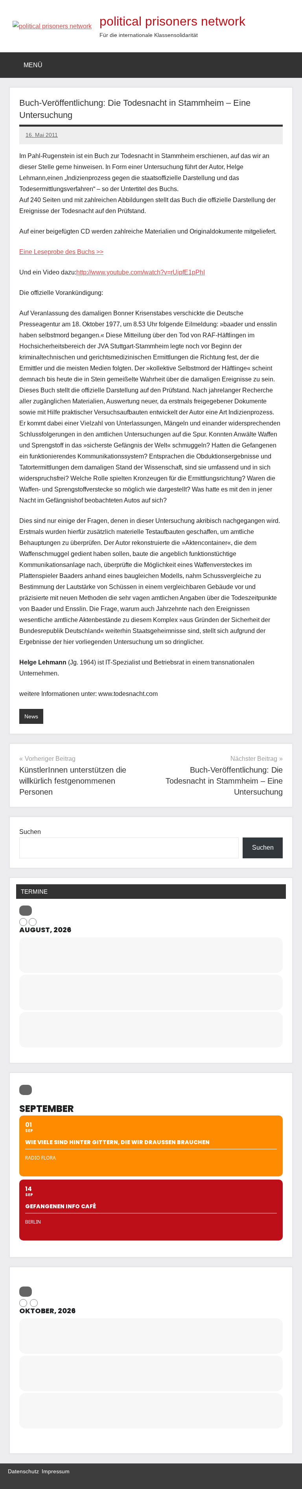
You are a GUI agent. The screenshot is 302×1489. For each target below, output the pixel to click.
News (31, 716)
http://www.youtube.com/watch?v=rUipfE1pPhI (140, 272)
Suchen (30, 831)
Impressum (56, 1471)
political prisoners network (172, 21)
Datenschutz (23, 1471)
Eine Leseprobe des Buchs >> (61, 251)
